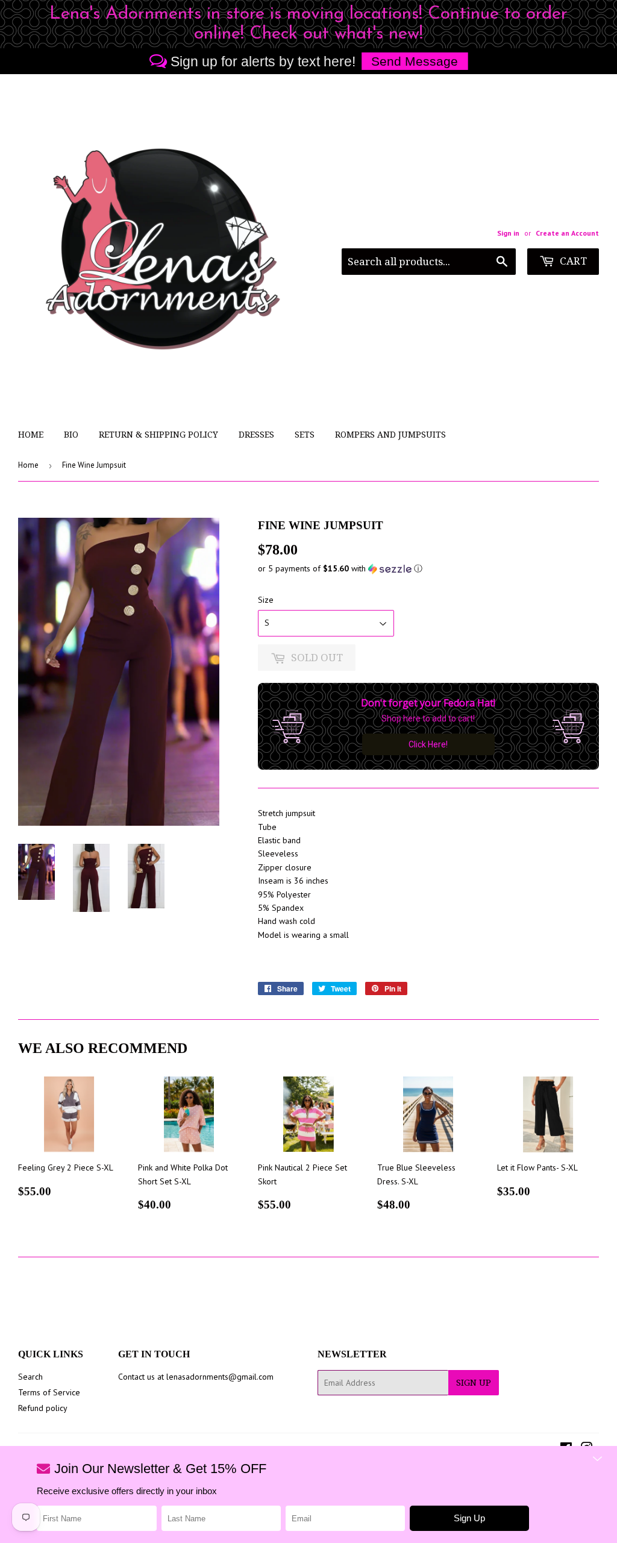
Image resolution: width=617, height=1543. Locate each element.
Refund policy (42, 1408)
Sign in (508, 232)
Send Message (414, 61)
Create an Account (567, 232)
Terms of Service (49, 1392)
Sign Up (473, 1382)
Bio (71, 434)
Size (266, 599)
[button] (428, 568)
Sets (305, 434)
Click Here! (428, 744)
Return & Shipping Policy (158, 434)
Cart (572, 261)
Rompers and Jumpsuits (390, 434)
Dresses (256, 434)
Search (30, 1376)
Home (30, 434)
